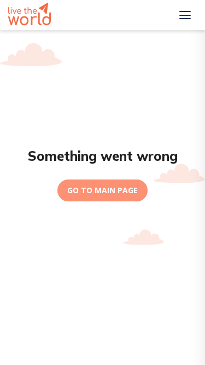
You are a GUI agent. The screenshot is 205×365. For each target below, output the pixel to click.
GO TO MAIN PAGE (102, 190)
